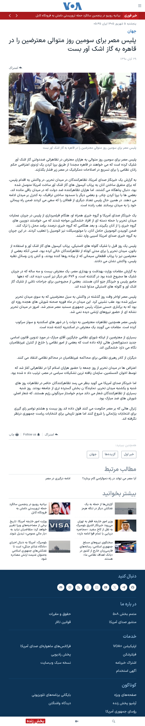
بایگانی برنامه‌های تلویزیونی (51, 695)
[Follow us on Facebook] (132, 587)
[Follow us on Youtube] (105, 587)
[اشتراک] (60, 587)
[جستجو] (113, 721)
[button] (16, 16)
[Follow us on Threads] (87, 587)
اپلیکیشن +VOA (124, 646)
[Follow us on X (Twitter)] (114, 587)
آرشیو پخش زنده (124, 703)
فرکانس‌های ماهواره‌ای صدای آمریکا (45, 646)
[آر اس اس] (78, 587)
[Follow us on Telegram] (123, 587)
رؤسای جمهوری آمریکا (121, 711)
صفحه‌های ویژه (125, 695)
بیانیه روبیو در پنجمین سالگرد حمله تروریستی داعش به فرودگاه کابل (78, 15)
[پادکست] (69, 587)
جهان (131, 31)
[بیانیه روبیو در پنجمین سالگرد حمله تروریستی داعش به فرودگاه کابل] (59, 508)
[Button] (15, 67)
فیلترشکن (129, 654)
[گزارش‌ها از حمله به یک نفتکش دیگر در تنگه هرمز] (125, 508)
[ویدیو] (76, 721)
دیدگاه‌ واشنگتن (60, 703)
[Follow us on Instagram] (96, 587)
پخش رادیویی (61, 654)
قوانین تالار (63, 622)
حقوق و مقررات (60, 614)
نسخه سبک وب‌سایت (55, 662)
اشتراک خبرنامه (125, 662)
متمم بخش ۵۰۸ (124, 614)
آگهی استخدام (126, 671)
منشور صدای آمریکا (122, 622)
